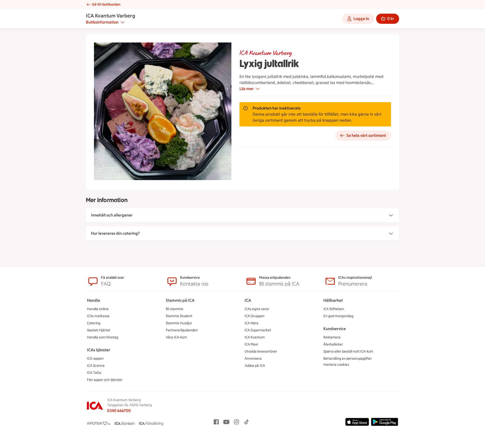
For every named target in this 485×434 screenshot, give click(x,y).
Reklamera (332, 337)
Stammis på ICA (180, 300)
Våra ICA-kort (176, 337)
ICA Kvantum (255, 337)
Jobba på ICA (255, 365)
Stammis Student (179, 316)
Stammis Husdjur (179, 323)
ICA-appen (95, 358)
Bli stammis (174, 309)
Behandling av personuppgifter (347, 358)
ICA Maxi (251, 344)
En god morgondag (338, 316)
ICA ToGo (94, 373)
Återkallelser (333, 344)
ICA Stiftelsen (333, 309)
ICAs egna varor (257, 309)
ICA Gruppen (254, 316)
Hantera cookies (336, 364)
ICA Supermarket (258, 330)
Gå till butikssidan (106, 4)
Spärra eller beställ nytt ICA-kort (348, 351)
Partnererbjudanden (182, 330)
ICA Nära (251, 323)
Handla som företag (102, 337)
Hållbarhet (333, 300)
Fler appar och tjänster (105, 380)
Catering (93, 323)
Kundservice (334, 328)
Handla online (98, 309)
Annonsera (253, 358)
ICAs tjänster (98, 350)
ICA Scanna (96, 365)
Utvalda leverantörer (261, 351)
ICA (248, 300)
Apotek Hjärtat (98, 330)
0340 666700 (119, 410)
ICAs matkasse (98, 316)
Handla (93, 300)
